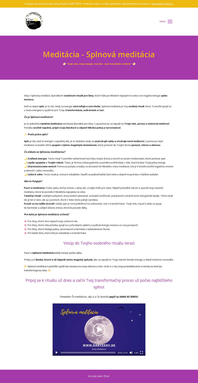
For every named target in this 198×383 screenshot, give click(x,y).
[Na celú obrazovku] (141, 352)
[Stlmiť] (131, 352)
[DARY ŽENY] (33, 21)
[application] (99, 329)
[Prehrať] (56, 352)
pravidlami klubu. (162, 3)
